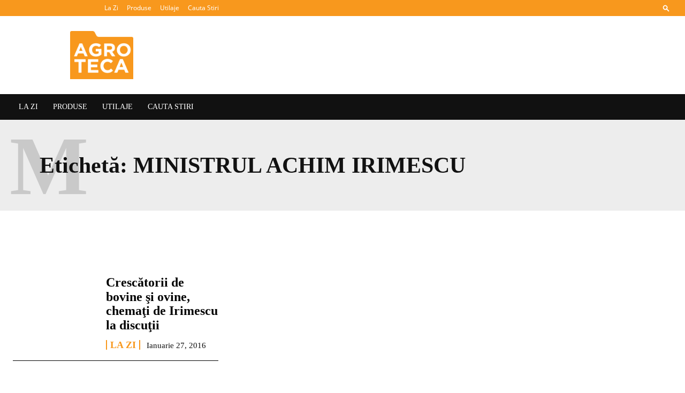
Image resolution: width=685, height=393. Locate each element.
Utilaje (169, 7)
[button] (666, 8)
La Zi (111, 7)
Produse (139, 7)
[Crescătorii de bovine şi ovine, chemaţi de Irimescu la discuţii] (54, 308)
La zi (123, 345)
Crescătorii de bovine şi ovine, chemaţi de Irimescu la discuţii (162, 303)
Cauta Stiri (203, 7)
